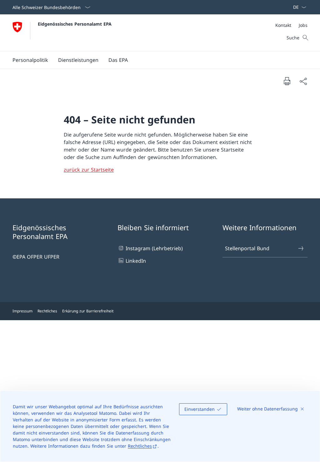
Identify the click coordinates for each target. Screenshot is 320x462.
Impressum (22, 311)
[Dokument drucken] (287, 81)
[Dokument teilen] (303, 81)
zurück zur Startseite (89, 169)
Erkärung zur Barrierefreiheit (87, 311)
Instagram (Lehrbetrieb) (154, 248)
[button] (30, 60)
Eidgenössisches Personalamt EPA (75, 24)
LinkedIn (136, 260)
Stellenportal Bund (247, 248)
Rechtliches (140, 446)
